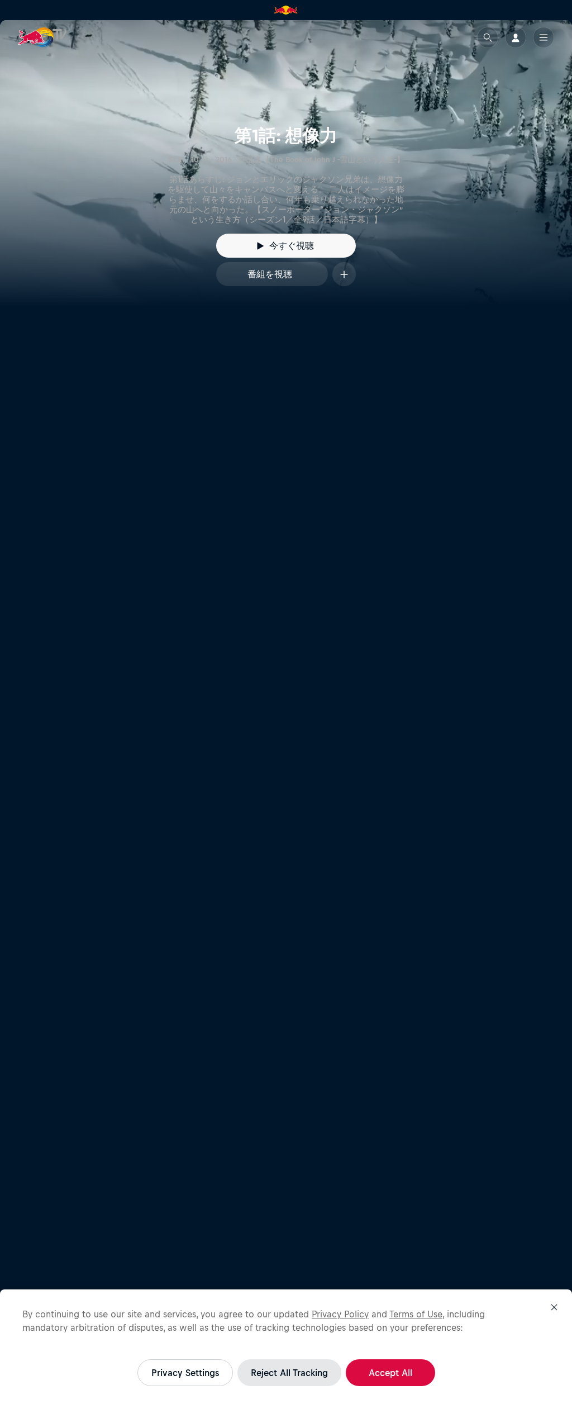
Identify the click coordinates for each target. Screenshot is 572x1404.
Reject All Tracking (289, 1373)
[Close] (554, 1307)
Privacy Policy (340, 1314)
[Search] (487, 37)
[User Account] (515, 37)
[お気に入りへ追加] (344, 274)
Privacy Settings (185, 1373)
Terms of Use (415, 1314)
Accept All (390, 1373)
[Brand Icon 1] (286, 10)
